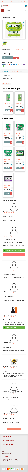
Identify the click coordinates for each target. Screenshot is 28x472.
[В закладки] (23, 22)
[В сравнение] (23, 25)
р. (18, 1)
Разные (10, 14)
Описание (6, 71)
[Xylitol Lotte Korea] (14, 30)
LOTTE (15, 14)
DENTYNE (7, 103)
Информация (7, 436)
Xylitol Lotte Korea (7, 134)
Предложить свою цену (16, 58)
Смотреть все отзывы (14, 429)
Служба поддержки (9, 440)
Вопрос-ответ (16, 71)
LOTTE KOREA (19, 49)
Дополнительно (8, 444)
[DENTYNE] (8, 97)
